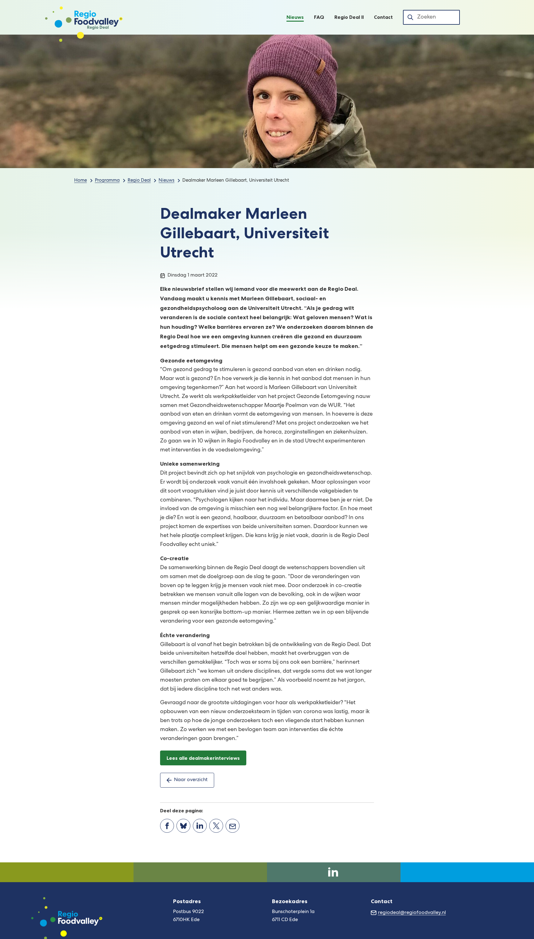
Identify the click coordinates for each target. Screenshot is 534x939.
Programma (107, 181)
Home (80, 181)
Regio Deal (139, 181)
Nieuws (166, 181)
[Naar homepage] (84, 17)
